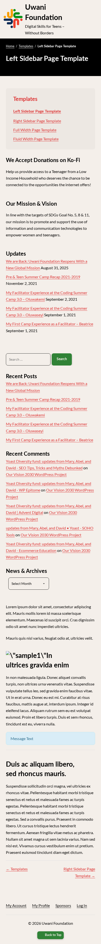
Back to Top (53, 935)
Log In (82, 905)
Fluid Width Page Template (36, 138)
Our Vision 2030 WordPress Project (36, 474)
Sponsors (63, 905)
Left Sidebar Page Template (37, 111)
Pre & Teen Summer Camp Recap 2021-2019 (43, 276)
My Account (16, 905)
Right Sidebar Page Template (37, 120)
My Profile (41, 905)
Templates (26, 46)
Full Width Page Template (34, 129)
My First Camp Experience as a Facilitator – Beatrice (49, 323)
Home (10, 46)
